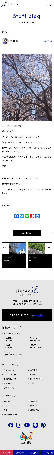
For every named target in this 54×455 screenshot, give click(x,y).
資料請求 (20, 452)
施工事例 (33, 370)
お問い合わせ (47, 452)
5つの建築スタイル (12, 333)
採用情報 (33, 401)
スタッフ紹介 (9, 405)
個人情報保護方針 (11, 414)
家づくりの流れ (36, 379)
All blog (27, 232)
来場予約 (34, 452)
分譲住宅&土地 (9, 383)
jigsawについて (10, 401)
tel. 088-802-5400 (19, 304)
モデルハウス (9, 370)
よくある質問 (9, 387)
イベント (7, 452)
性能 (32, 383)
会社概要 (33, 405)
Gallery (33, 374)
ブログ (6, 410)
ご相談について (10, 379)
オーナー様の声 (10, 374)
